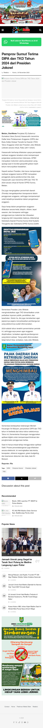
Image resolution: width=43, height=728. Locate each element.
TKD (4, 471)
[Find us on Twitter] (16, 722)
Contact (7, 706)
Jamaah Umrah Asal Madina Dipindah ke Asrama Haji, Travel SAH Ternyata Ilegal (24, 585)
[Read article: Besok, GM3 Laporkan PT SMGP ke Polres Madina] (6, 503)
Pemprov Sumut (18, 468)
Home (13, 706)
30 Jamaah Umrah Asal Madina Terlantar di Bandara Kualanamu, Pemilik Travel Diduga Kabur (22, 596)
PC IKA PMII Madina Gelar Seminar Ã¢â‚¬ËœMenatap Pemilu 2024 (24, 511)
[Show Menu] (3, 29)
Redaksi (6, 72)
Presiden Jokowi (30, 468)
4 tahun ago (17, 506)
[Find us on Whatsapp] (28, 722)
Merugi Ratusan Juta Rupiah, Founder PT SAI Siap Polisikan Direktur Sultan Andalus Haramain (24, 576)
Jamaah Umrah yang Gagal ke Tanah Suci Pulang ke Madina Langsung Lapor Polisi (17, 562)
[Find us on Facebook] (13, 722)
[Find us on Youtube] (25, 722)
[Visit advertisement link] (21, 12)
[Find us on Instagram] (22, 722)
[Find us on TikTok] (19, 722)
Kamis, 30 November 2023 (20, 72)
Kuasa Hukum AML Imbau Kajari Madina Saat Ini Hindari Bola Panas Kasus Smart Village (24, 607)
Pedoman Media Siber (24, 706)
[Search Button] (40, 29)
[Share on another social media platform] (35, 478)
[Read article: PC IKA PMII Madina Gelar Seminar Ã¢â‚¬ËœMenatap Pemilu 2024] (6, 512)
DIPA (8, 468)
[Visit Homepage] (21, 29)
